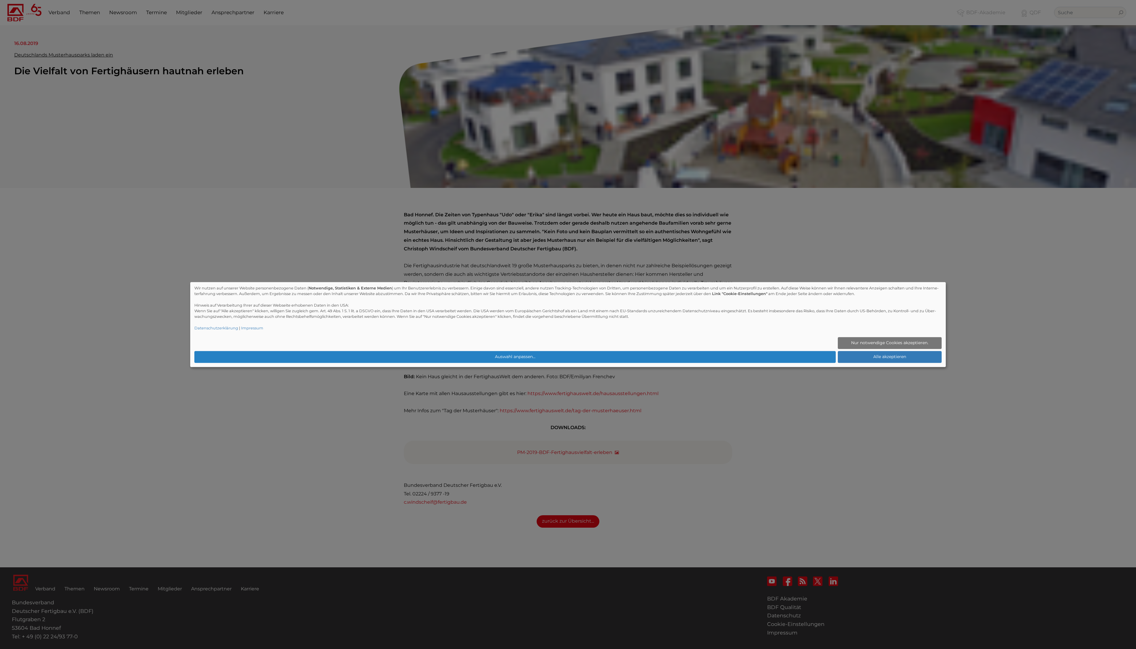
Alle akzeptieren (889, 357)
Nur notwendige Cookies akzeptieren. (889, 343)
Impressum (252, 328)
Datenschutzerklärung (216, 328)
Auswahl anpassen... (515, 357)
